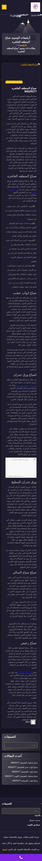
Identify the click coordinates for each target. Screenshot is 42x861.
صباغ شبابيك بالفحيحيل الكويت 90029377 (21, 776)
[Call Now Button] (21, 857)
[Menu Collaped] (4, 7)
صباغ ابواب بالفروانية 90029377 (25, 781)
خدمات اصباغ (11, 82)
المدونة (19, 82)
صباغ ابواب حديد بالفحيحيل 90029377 (23, 767)
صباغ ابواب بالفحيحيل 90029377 (25, 772)
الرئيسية (22, 45)
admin (28, 722)
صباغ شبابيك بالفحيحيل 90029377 (24, 763)
